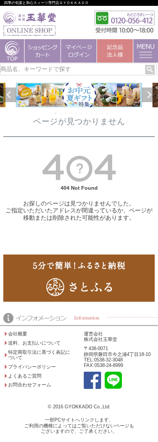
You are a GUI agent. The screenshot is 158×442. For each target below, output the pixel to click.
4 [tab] (61, 113)
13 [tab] (107, 113)
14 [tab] (113, 113)
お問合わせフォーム (29, 384)
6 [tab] (71, 113)
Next (149, 95)
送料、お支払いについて (34, 343)
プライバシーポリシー (32, 366)
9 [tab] (87, 113)
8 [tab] (82, 113)
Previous (8, 95)
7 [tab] (77, 113)
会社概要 (17, 334)
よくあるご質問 (25, 376)
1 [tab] (46, 113)
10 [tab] (92, 113)
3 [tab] (56, 113)
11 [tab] (97, 113)
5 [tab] (66, 113)
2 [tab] (51, 113)
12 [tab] (102, 113)
